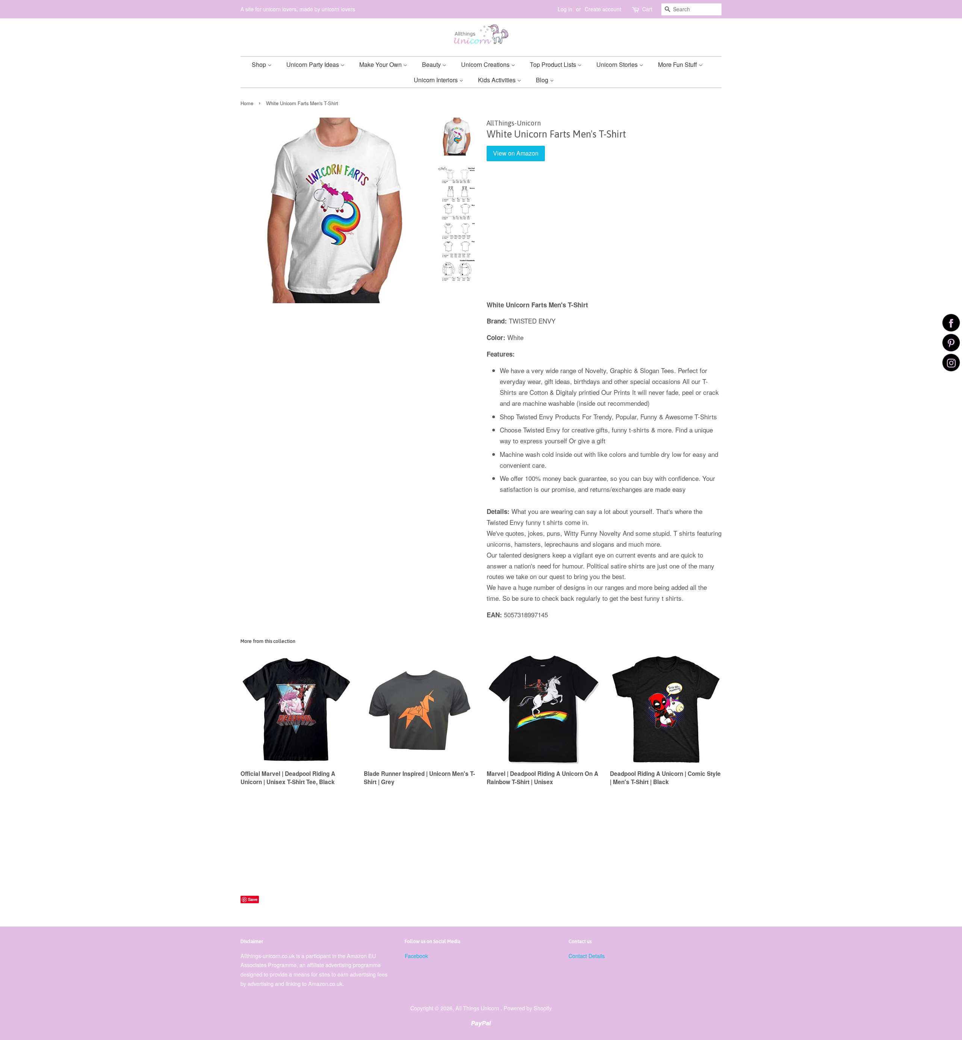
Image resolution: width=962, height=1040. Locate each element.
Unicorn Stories (617, 64)
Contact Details (587, 956)
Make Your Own (381, 64)
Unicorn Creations (486, 64)
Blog (543, 80)
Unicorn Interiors (436, 80)
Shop (260, 64)
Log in (565, 9)
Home (246, 103)
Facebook (416, 956)
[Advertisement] (604, 236)
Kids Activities (497, 80)
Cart (647, 9)
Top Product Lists (554, 64)
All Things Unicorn (478, 1008)
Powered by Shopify (528, 1008)
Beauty (432, 64)
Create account (603, 9)
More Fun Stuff (678, 64)
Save (252, 899)
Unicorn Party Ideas (313, 64)
